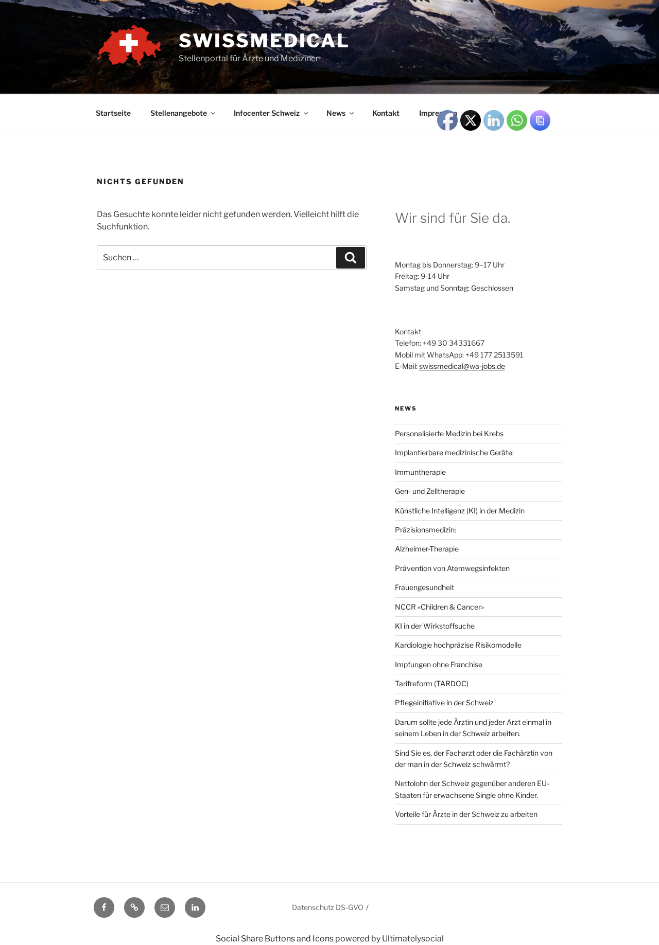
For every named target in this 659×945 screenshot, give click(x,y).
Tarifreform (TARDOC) (432, 683)
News (335, 113)
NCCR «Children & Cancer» (439, 606)
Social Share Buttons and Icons (275, 938)
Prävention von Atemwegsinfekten (452, 568)
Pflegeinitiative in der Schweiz (444, 702)
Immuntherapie (420, 472)
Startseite (113, 113)
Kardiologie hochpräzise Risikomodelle (458, 644)
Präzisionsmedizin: (425, 529)
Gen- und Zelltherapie (430, 491)
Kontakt (386, 113)
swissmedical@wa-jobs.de (462, 366)
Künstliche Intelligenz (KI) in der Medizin (460, 510)
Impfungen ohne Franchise (438, 664)
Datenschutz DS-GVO (327, 907)
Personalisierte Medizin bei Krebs (449, 433)
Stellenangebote (178, 113)
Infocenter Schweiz (267, 113)
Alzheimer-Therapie (427, 548)
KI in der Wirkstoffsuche (435, 625)
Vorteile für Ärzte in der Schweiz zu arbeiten (466, 814)
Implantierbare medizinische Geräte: (454, 452)
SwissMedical (264, 40)
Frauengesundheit (424, 587)
